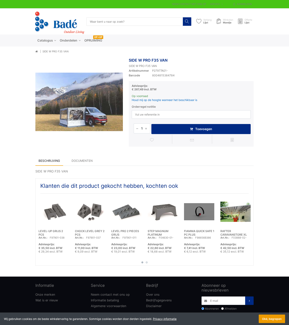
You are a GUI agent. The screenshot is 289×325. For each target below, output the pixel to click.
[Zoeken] (187, 21)
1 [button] (142, 262)
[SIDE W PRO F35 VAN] (79, 102)
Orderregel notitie (144, 106)
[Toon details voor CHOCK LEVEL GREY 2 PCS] (90, 211)
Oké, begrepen (272, 318)
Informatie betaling (105, 300)
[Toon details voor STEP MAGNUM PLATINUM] (163, 211)
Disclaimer (154, 306)
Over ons (152, 294)
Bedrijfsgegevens (159, 300)
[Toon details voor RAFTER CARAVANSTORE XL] (235, 211)
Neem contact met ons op (189, 4)
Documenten (82, 161)
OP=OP (98, 37)
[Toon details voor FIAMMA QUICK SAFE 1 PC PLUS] (199, 211)
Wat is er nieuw (46, 300)
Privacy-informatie (165, 318)
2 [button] (147, 262)
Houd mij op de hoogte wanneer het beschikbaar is (164, 100)
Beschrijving (49, 161)
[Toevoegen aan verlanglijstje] (152, 140)
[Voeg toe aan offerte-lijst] (232, 140)
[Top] (36, 52)
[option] (79, 102)
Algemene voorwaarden (108, 306)
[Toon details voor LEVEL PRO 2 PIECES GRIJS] (126, 211)
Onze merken (45, 294)
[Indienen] (249, 300)
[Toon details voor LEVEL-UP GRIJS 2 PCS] (54, 211)
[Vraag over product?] (192, 140)
